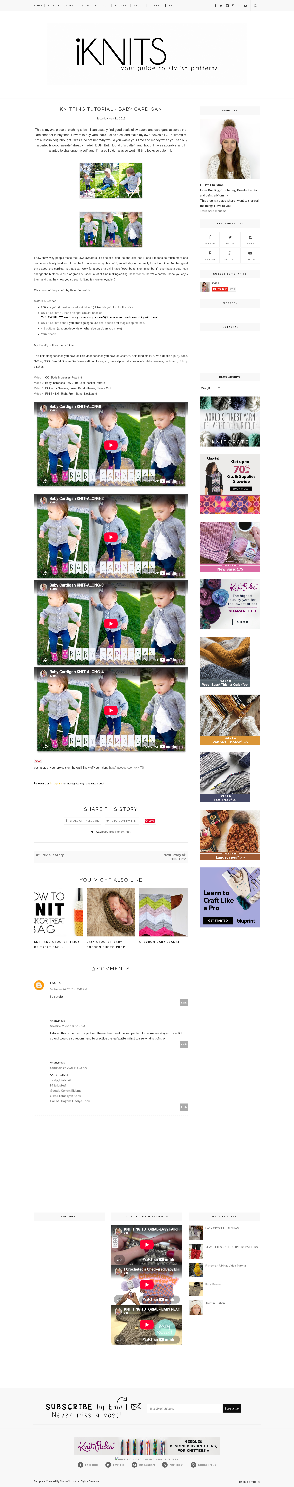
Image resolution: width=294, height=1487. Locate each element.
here (44, 290)
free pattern (117, 831)
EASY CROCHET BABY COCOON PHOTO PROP (106, 944)
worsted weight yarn (80, 307)
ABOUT (139, 5)
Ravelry (43, 345)
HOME (38, 5)
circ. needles (107, 323)
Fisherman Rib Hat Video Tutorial (225, 1265)
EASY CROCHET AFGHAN (222, 1228)
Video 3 (39, 388)
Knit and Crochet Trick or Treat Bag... (57, 944)
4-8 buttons (48, 328)
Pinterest (210, 259)
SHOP (173, 5)
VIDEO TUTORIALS (60, 5)
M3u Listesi (58, 1085)
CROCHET (121, 5)
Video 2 (39, 383)
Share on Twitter (124, 820)
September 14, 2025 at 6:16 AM (68, 1067)
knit (85, 129)
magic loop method (132, 323)
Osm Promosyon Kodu (65, 1095)
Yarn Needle (49, 334)
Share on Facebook (84, 820)
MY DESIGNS (88, 5)
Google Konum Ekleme (65, 1090)
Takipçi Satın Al (60, 1080)
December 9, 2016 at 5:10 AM (67, 1025)
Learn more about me (213, 210)
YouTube (250, 259)
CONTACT (156, 5)
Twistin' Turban (215, 1303)
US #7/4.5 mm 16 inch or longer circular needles (71, 313)
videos (140, 274)
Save (151, 820)
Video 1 (39, 377)
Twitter (230, 243)
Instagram (250, 243)
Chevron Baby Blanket (160, 942)
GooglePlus (230, 259)
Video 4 (39, 394)
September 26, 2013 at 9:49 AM (68, 989)
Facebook (210, 243)
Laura (55, 983)
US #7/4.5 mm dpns (53, 323)
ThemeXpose (68, 1481)
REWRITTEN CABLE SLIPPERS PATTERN (231, 1247)
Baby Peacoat (214, 1284)
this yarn (107, 307)
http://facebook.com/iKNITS (126, 767)
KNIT (106, 5)
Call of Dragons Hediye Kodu (70, 1101)
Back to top (248, 1481)
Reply (184, 1002)
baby (105, 831)
